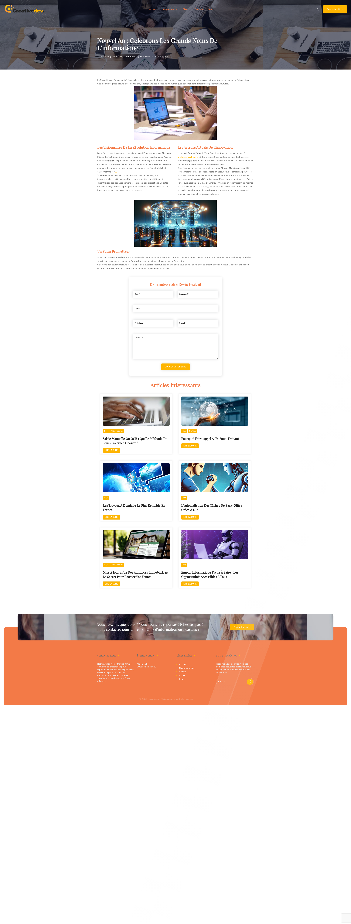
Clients (186, 9)
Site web (192, 431)
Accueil (152, 9)
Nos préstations (169, 9)
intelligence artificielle (188, 157)
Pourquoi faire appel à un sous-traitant (210, 439)
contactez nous (335, 9)
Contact (199, 9)
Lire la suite (111, 450)
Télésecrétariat (117, 431)
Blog (210, 9)
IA (116, 172)
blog (105, 431)
